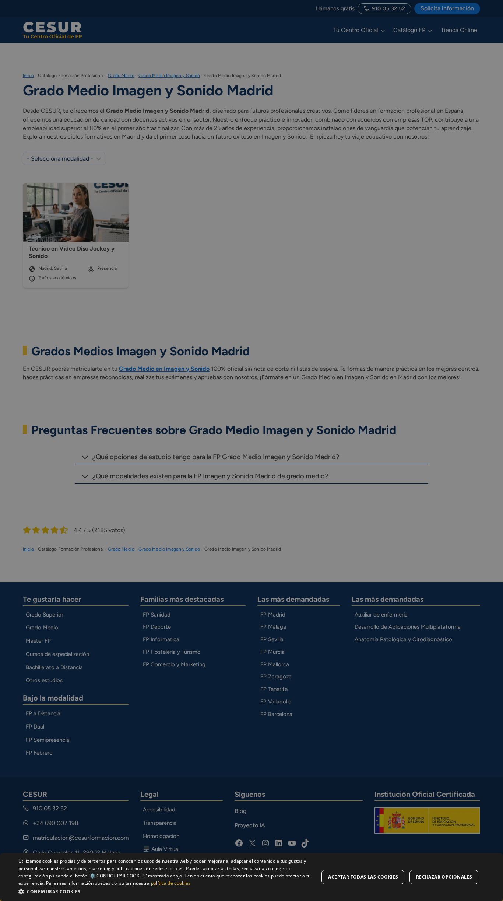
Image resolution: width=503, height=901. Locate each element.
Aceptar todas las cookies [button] (363, 877)
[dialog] (251, 877)
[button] (168, 891)
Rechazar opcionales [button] (444, 877)
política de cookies (171, 883)
